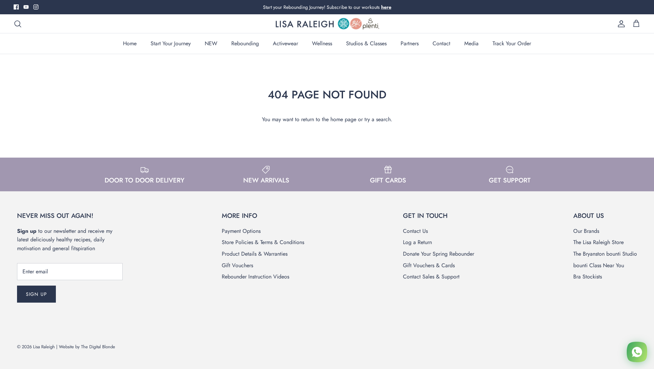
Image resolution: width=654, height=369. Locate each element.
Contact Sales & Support (431, 276)
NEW (211, 43)
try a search (377, 119)
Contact (441, 43)
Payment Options (241, 231)
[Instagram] (35, 7)
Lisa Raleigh (44, 346)
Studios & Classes (366, 43)
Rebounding (245, 43)
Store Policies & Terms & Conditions (263, 242)
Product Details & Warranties (254, 254)
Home (130, 43)
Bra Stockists (587, 276)
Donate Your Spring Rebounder (438, 254)
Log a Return (417, 242)
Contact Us (415, 231)
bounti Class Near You (598, 265)
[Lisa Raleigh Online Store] (327, 24)
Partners (410, 43)
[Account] (619, 24)
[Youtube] (26, 7)
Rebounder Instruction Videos (255, 276)
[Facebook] (16, 7)
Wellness (322, 43)
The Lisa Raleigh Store (598, 242)
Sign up (36, 294)
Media (471, 43)
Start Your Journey (171, 43)
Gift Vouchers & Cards (429, 265)
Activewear (285, 43)
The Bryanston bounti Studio (605, 254)
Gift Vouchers (237, 265)
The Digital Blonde (98, 346)
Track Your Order (512, 43)
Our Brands (586, 231)
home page (343, 119)
